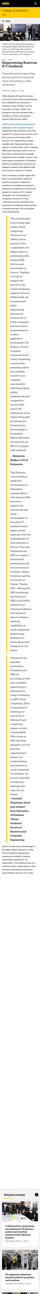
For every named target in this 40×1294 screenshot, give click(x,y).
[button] (35, 3)
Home (4, 59)
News (10, 59)
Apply (4, 15)
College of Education (15, 10)
